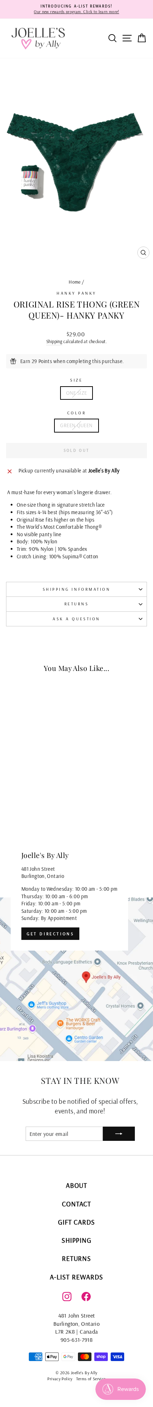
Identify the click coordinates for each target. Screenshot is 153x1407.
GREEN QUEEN (76, 425)
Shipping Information (77, 589)
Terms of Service (91, 1378)
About (77, 1185)
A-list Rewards (76, 1276)
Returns (76, 603)
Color (76, 412)
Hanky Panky (76, 293)
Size (76, 380)
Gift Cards (76, 1221)
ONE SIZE (76, 392)
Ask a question (76, 618)
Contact (76, 1203)
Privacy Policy (59, 1378)
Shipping (54, 341)
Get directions (50, 933)
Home (74, 282)
